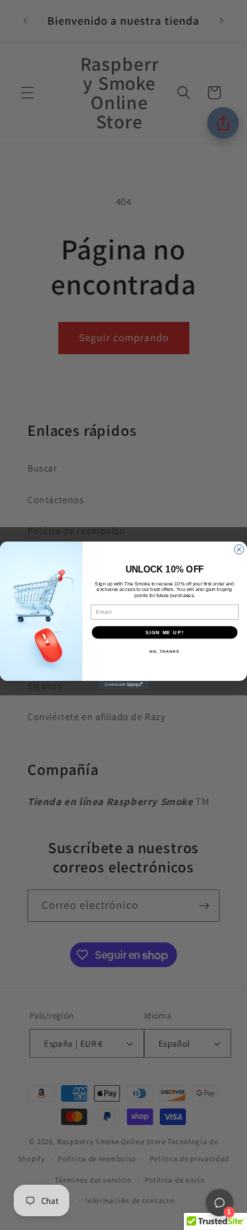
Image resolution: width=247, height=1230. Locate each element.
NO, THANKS (165, 651)
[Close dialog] (239, 550)
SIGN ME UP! (164, 632)
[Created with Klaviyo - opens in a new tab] (123, 684)
